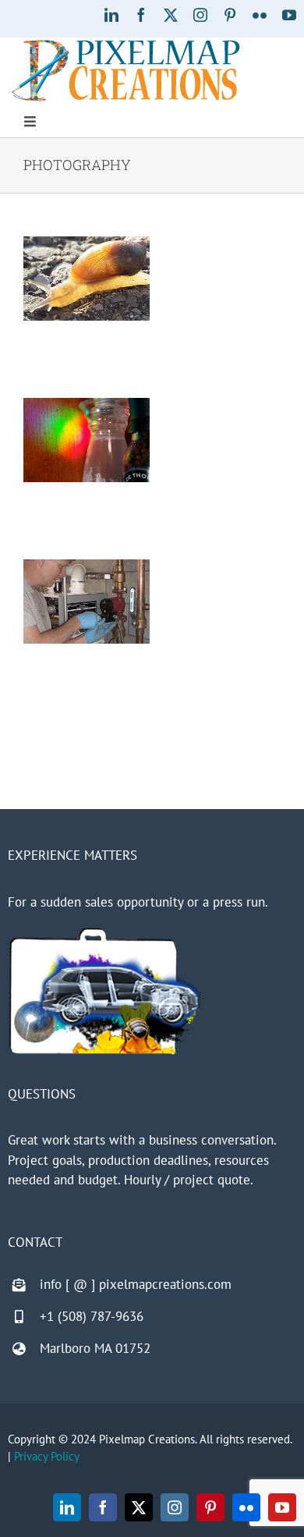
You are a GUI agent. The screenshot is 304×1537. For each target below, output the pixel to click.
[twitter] (171, 15)
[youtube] (289, 15)
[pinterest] (230, 15)
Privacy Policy (47, 1456)
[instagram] (200, 15)
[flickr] (260, 15)
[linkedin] (111, 15)
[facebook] (141, 15)
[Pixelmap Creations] (126, 43)
